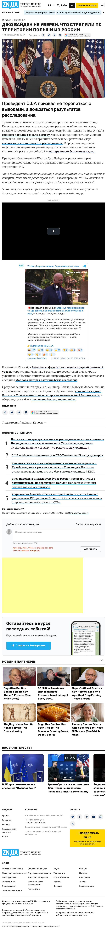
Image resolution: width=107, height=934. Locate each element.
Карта (5, 836)
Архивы (5, 815)
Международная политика (14, 873)
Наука (56, 869)
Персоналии (34, 889)
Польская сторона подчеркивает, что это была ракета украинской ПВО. (54, 467)
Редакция (6, 820)
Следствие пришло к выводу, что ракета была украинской (57, 443)
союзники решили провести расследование (32, 143)
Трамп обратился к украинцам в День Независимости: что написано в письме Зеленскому (68, 788)
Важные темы (11, 13)
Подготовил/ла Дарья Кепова (22, 422)
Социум (83, 869)
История (83, 873)
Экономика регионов (12, 890)
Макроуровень (9, 877)
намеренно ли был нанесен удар (71, 151)
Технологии (59, 873)
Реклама (6, 824)
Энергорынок (8, 882)
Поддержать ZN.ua (87, 5)
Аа (72, 5)
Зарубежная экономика (39, 873)
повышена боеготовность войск (54, 399)
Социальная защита (37, 869)
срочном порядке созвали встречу (26, 134)
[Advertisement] (42, 585)
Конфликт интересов (38, 877)
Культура (58, 886)
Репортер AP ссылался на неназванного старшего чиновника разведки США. (57, 498)
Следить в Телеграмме (31, 645)
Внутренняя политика (12, 869)
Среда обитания (61, 877)
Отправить (90, 549)
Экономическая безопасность (35, 883)
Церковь (57, 882)
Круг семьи (84, 877)
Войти (64, 5)
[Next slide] (103, 12)
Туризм (82, 882)
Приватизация (9, 886)
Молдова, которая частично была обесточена (46, 380)
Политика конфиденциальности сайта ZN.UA (23, 923)
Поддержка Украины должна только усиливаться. (54, 483)
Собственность (86, 886)
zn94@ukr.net (60, 827)
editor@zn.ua (31, 834)
